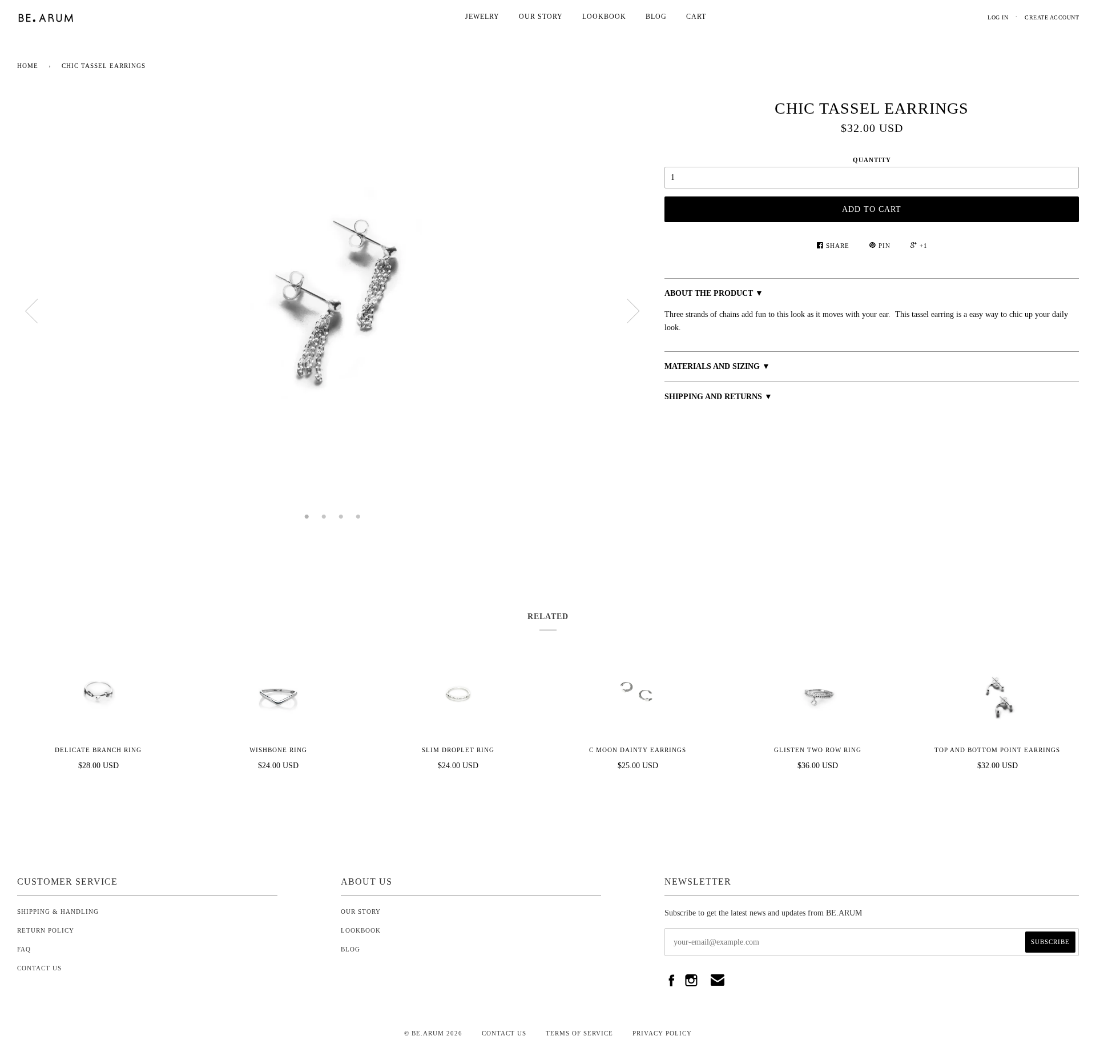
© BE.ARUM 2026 (433, 1033)
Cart (696, 17)
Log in (998, 17)
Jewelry (482, 17)
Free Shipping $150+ (698, 409)
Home (27, 65)
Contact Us (39, 968)
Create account (1052, 17)
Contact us (504, 1033)
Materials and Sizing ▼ (717, 366)
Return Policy (45, 930)
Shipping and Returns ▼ (718, 396)
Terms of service (579, 1033)
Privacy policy (662, 1033)
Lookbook (604, 17)
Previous (31, 311)
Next (633, 311)
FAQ (24, 949)
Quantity (872, 159)
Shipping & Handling (58, 911)
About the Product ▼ (713, 293)
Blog (656, 17)
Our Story (541, 17)
